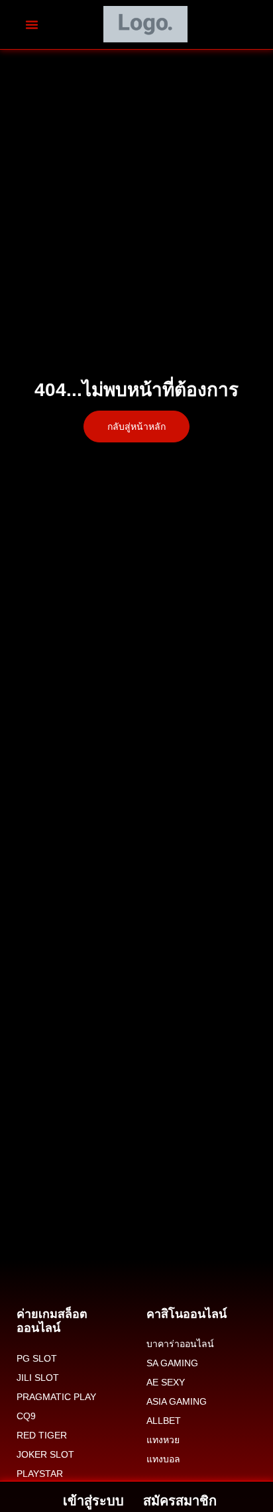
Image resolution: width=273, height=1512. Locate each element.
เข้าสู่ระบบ (93, 1500)
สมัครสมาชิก (180, 1500)
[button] (32, 24)
